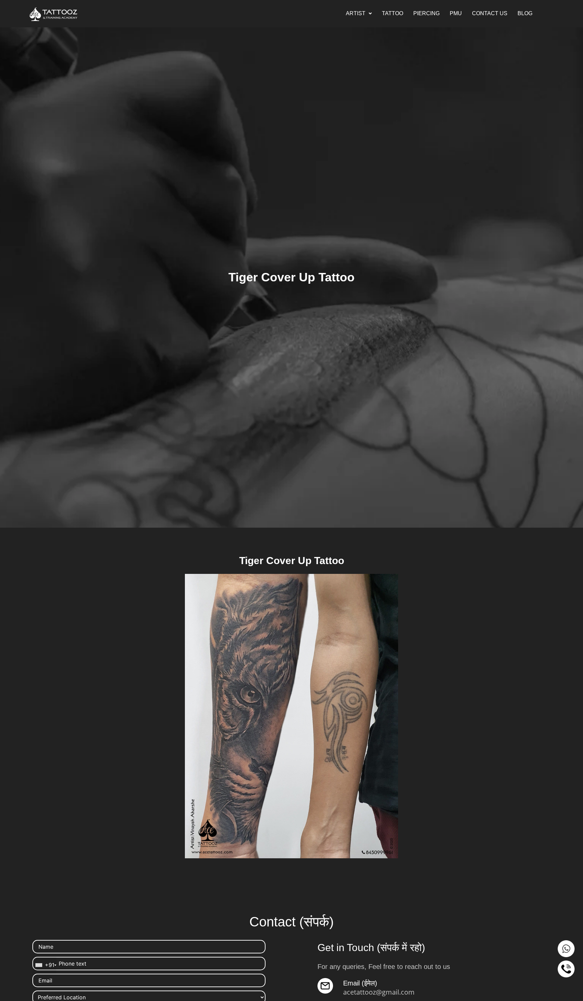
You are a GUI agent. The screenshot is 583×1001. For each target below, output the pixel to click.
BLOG (525, 13)
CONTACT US (489, 13)
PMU (456, 13)
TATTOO (392, 13)
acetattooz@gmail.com (379, 992)
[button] (359, 13)
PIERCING (426, 13)
